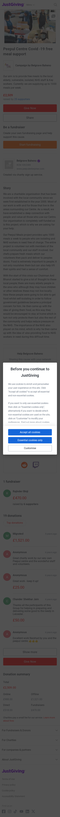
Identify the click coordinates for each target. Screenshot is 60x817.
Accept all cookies (30, 432)
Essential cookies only (30, 440)
